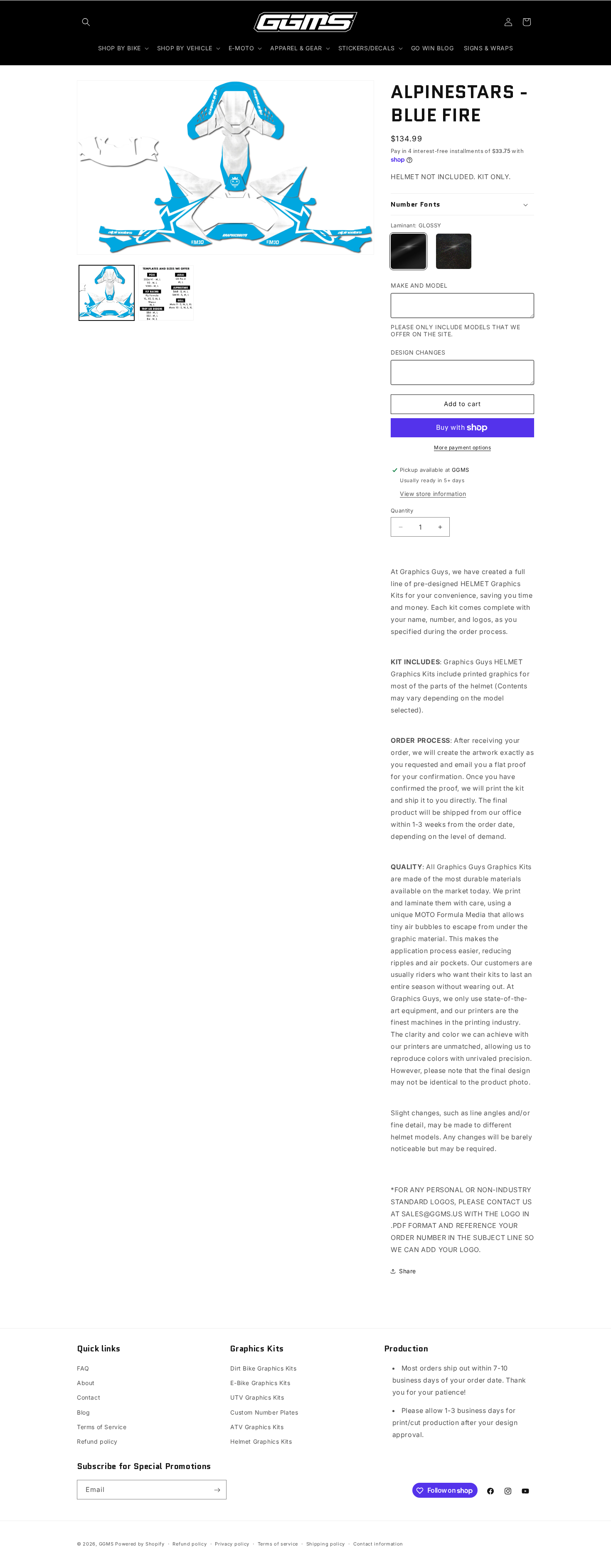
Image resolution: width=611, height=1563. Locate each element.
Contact (88, 1397)
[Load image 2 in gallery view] (166, 292)
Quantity (402, 510)
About (86, 1382)
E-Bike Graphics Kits (260, 1382)
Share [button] (407, 1271)
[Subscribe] (217, 1490)
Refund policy (97, 1441)
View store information (433, 493)
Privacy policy (232, 1543)
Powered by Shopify (140, 1544)
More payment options (462, 447)
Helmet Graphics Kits (261, 1441)
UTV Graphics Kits (257, 1397)
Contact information (378, 1543)
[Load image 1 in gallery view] (106, 292)
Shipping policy (325, 1543)
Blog (83, 1412)
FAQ (83, 1368)
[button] (86, 22)
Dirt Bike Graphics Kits (263, 1368)
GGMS (106, 1544)
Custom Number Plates (264, 1412)
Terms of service (278, 1543)
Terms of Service (102, 1426)
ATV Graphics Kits (256, 1426)
